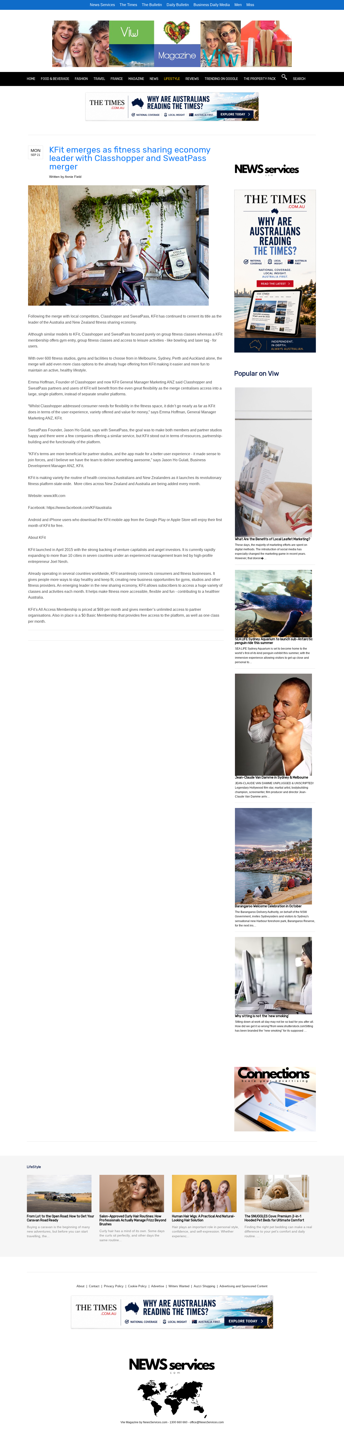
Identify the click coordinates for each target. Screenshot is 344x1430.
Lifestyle (172, 79)
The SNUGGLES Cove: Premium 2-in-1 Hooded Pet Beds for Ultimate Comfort (274, 1218)
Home (31, 79)
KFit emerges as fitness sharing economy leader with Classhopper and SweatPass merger (129, 158)
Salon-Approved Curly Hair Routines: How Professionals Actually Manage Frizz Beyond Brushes (132, 1220)
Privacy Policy (114, 1286)
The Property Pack (260, 79)
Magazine (136, 79)
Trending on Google (221, 79)
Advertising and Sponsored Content (243, 1286)
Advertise (157, 1286)
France (117, 79)
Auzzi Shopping (204, 1286)
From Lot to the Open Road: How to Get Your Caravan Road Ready (60, 1218)
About (80, 1286)
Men (238, 5)
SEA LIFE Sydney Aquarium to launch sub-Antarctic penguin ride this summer (274, 641)
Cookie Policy (137, 1286)
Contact (94, 1286)
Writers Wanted (178, 1286)
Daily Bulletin (178, 5)
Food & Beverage (55, 79)
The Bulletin (152, 5)
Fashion (81, 79)
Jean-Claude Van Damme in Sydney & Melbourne (271, 777)
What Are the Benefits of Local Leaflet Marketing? (272, 539)
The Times (128, 5)
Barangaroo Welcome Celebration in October (268, 906)
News (154, 79)
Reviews (192, 79)
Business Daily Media (212, 5)
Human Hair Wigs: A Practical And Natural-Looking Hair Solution (203, 1218)
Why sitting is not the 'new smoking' (262, 1016)
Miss (250, 5)
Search (299, 79)
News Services (102, 5)
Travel (99, 79)
